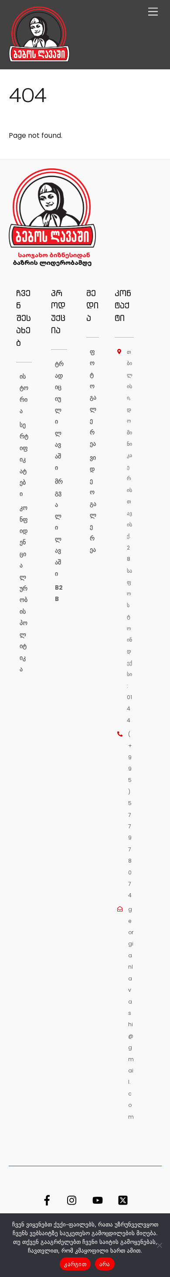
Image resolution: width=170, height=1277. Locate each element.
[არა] (159, 1245)
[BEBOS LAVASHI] (39, 58)
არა (104, 1263)
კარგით (75, 1263)
